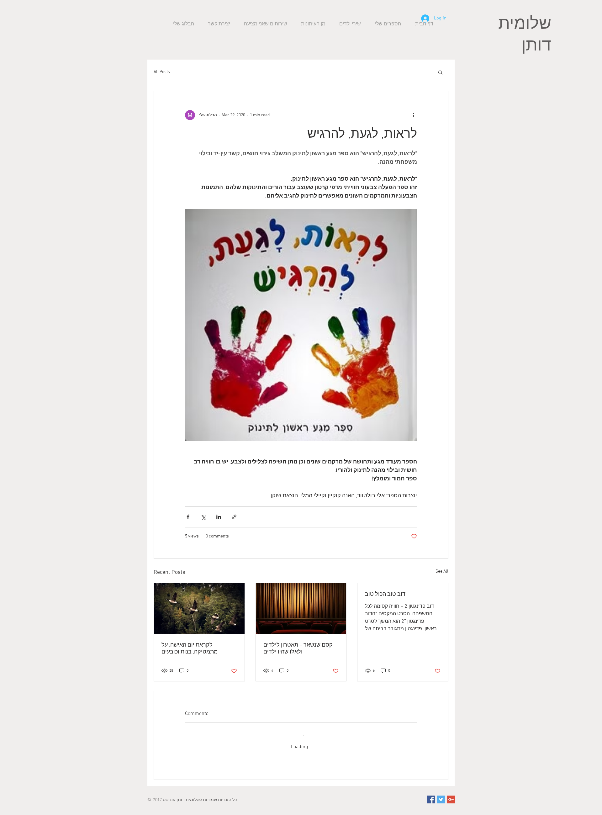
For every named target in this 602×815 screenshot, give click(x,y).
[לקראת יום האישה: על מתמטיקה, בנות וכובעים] (199, 608)
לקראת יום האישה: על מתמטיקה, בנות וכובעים (189, 648)
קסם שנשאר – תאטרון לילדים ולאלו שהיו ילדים (298, 648)
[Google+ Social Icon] (451, 793)
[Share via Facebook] (188, 517)
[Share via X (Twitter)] (203, 517)
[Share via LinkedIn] (219, 517)
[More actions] (413, 115)
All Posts (162, 72)
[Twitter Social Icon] (441, 793)
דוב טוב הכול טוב (385, 594)
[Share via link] (234, 517)
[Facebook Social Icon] (431, 793)
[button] (440, 72)
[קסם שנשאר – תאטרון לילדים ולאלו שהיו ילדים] (301, 608)
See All (442, 571)
